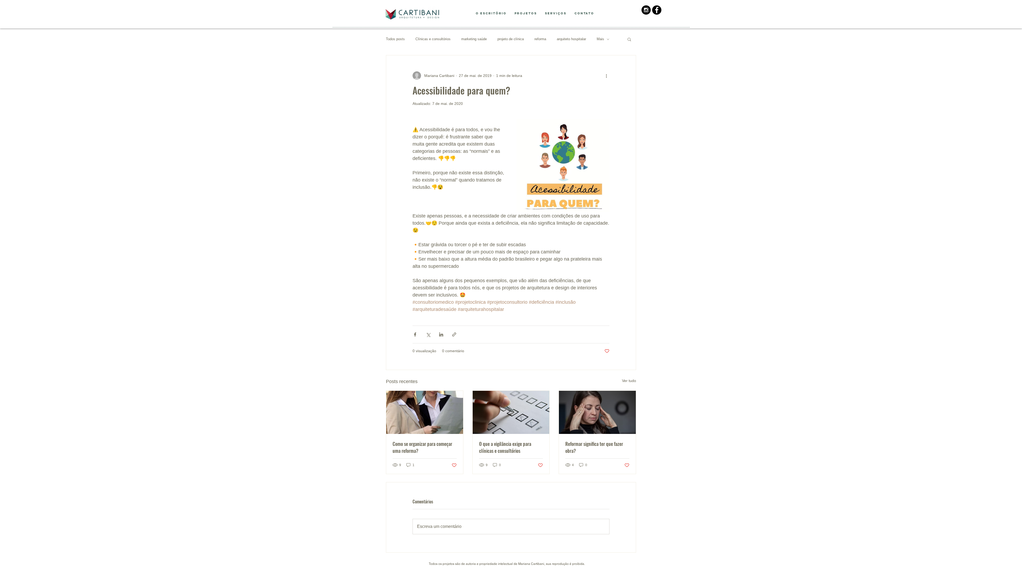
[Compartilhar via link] (454, 334)
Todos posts (395, 39)
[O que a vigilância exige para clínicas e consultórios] (511, 412)
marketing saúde (474, 39)
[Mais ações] (606, 75)
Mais (600, 39)
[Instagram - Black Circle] (646, 10)
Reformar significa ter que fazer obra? (594, 447)
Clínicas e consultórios (433, 39)
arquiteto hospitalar (571, 39)
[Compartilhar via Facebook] (415, 334)
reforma (540, 39)
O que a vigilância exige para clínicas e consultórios (505, 447)
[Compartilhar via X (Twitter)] (428, 334)
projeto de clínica (510, 39)
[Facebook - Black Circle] (656, 10)
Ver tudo (629, 381)
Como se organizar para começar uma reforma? (422, 447)
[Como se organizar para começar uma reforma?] (424, 412)
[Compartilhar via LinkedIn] (441, 334)
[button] (629, 39)
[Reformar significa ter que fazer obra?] (597, 412)
